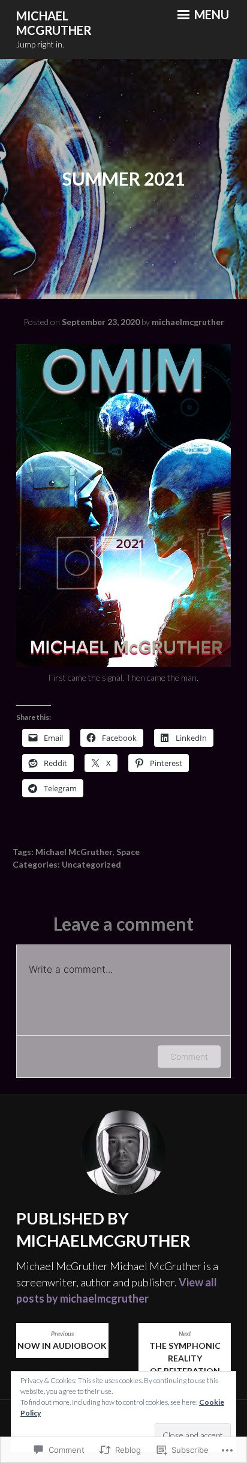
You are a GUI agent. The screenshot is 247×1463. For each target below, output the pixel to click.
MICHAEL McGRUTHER (54, 23)
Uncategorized (91, 864)
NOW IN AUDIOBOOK (62, 1340)
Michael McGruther (74, 852)
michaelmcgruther (188, 322)
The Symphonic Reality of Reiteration (185, 1353)
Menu (210, 14)
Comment (189, 1056)
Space (128, 852)
